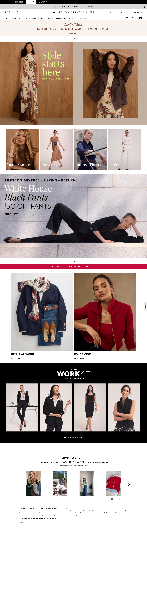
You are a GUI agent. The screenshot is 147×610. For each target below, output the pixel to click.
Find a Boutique (134, 12)
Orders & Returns (123, 12)
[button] (140, 18)
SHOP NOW (87, 267)
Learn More (95, 7)
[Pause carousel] (145, 7)
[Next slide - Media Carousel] (129, 484)
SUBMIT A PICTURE (66, 466)
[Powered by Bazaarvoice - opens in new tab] (118, 499)
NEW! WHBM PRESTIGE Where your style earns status (68, 7)
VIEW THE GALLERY (81, 466)
